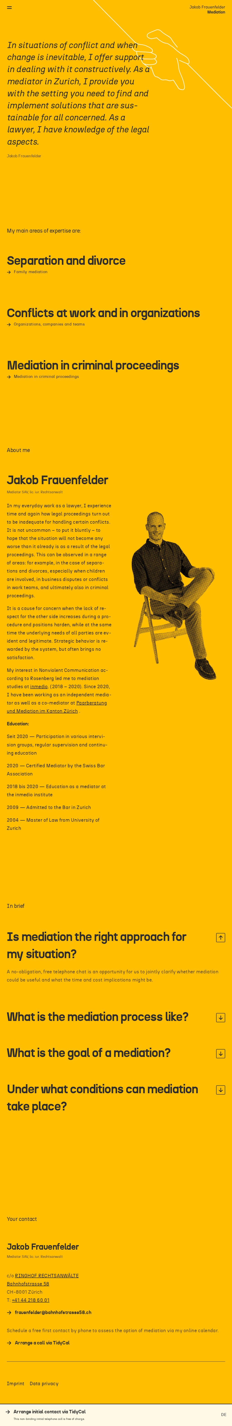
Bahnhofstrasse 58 (28, 1284)
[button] (116, 946)
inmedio (39, 686)
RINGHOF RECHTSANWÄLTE (47, 1275)
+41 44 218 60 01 (30, 1300)
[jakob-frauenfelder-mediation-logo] (207, 7)
